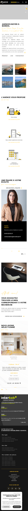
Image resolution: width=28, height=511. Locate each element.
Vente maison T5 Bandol (7, 457)
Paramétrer (6, 506)
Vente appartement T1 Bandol (8, 461)
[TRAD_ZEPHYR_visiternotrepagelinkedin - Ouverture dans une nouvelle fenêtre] (16, 488)
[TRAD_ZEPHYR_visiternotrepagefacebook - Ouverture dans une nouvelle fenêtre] (8, 488)
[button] (19, 250)
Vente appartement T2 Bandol (8, 462)
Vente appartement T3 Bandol (8, 463)
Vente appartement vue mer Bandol (10, 439)
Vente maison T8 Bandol (7, 459)
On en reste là (17, 493)
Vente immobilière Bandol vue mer (9, 449)
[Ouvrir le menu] (26, 2)
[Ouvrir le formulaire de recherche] (23, 2)
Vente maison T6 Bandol (7, 458)
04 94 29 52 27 (14, 474)
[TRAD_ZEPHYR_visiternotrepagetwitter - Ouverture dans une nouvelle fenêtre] (19, 488)
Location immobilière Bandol (8, 450)
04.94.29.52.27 (8, 233)
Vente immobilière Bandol (7, 447)
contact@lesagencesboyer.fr (12, 236)
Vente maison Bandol (6, 437)
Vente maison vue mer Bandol (8, 438)
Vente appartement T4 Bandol (8, 465)
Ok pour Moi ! (17, 506)
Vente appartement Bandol (8, 441)
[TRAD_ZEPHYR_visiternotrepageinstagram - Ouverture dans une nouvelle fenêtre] (12, 488)
